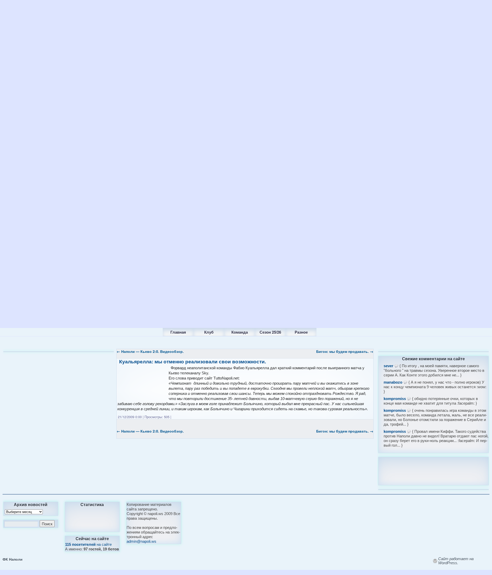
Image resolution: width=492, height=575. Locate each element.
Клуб (208, 332)
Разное (301, 332)
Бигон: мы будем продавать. (344, 351)
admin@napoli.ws (141, 541)
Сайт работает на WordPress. (456, 561)
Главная (178, 332)
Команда (239, 332)
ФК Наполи (13, 559)
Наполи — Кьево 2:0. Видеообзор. (150, 351)
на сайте (88, 544)
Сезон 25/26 (270, 332)
